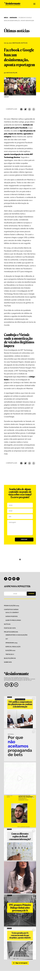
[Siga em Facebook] (5, 578)
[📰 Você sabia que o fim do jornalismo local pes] (20, 877)
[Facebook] (21, 109)
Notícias (24, 43)
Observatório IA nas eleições (16, 635)
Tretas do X (10, 654)
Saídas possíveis (12, 616)
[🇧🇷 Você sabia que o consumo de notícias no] (20, 844)
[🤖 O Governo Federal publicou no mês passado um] (20, 811)
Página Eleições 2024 (11, 605)
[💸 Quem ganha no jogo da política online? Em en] (20, 778)
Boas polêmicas (10, 658)
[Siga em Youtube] (9, 578)
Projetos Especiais (11, 632)
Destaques (16, 43)
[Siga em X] (18, 578)
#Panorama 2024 (11, 643)
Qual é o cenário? (12, 612)
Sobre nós (8, 662)
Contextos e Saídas (11, 609)
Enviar (24, 539)
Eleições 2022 (10, 650)
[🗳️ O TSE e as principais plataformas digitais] (20, 712)
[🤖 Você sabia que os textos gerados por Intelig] (20, 943)
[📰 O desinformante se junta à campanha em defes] (20, 745)
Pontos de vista (10, 628)
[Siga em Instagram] (13, 578)
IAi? (7, 639)
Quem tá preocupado (13, 620)
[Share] (34, 109)
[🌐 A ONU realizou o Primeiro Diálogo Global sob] (20, 910)
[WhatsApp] (29, 109)
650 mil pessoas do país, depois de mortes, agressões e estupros (19, 134)
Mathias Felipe (11, 72)
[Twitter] (25, 109)
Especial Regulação (13, 646)
